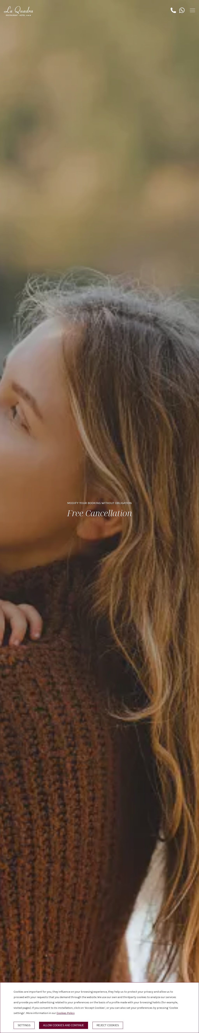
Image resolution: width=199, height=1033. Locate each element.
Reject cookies (108, 1025)
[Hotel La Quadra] (18, 11)
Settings (24, 1025)
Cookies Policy (66, 1013)
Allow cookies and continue (63, 1025)
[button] (192, 10)
